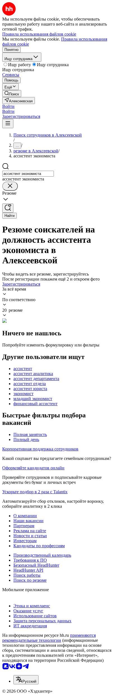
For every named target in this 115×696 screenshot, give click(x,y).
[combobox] (28, 174)
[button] (8, 106)
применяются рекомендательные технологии (49, 638)
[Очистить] (10, 186)
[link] (11, 93)
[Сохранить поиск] (7, 208)
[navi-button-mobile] (7, 123)
